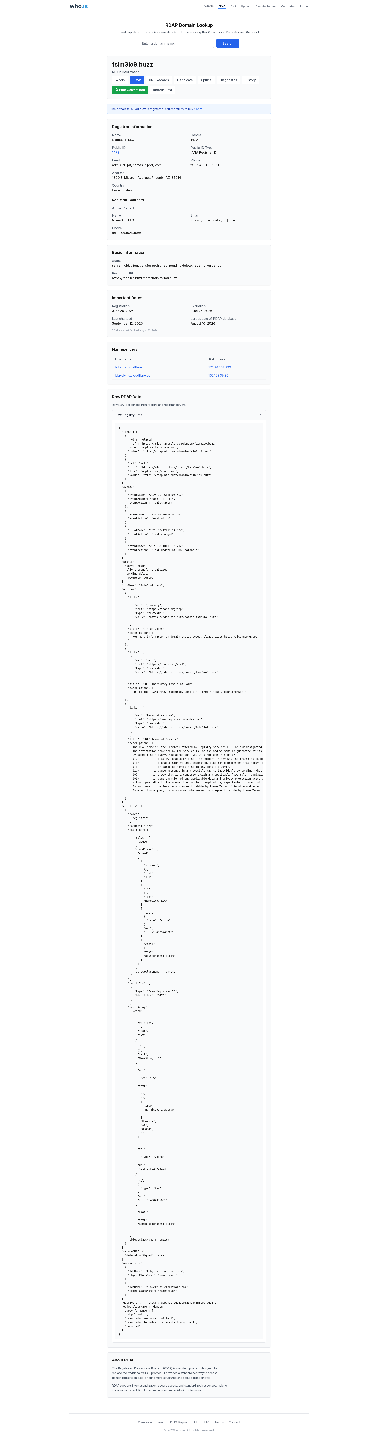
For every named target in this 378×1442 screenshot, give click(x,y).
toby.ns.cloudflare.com (132, 367)
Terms (219, 1422)
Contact (234, 1422)
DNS (233, 6)
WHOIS (209, 6)
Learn (161, 1422)
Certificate (185, 80)
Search (228, 43)
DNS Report (179, 1422)
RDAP (222, 6)
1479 (115, 152)
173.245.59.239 (219, 367)
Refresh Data (162, 90)
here (199, 109)
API (196, 1422)
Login (304, 6)
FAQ (206, 1422)
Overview (145, 1422)
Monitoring (288, 6)
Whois (120, 80)
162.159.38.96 (218, 375)
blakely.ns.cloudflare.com (134, 375)
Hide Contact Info (132, 90)
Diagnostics (228, 80)
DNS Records (159, 80)
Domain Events (265, 6)
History (250, 80)
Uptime (246, 6)
